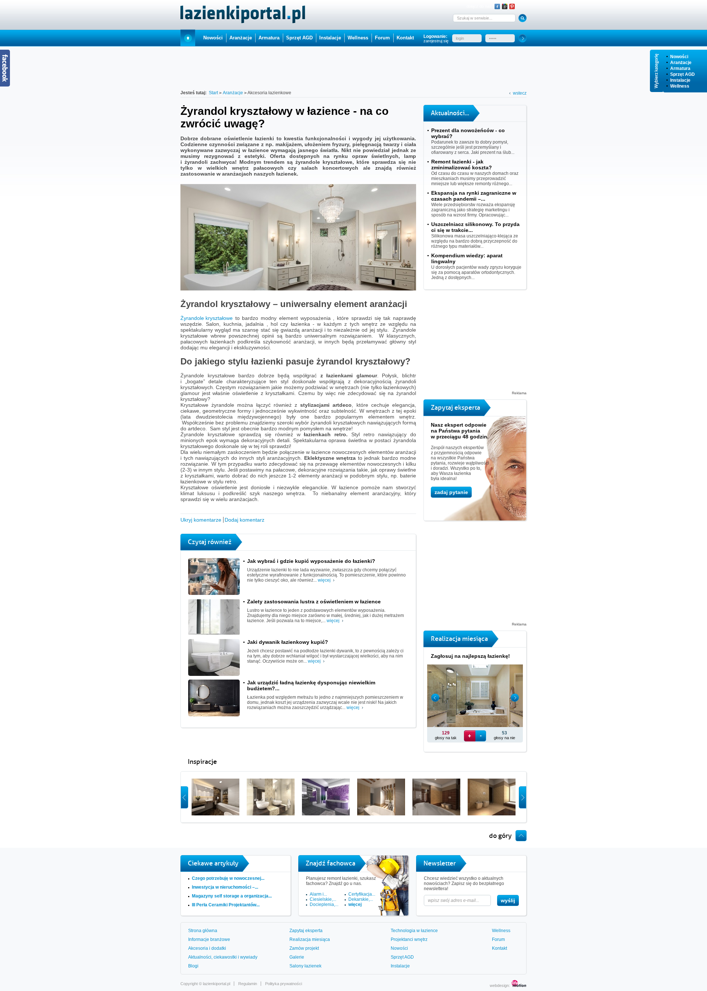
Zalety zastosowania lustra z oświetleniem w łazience (314, 601)
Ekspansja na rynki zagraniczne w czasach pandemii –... (473, 196)
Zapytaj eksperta (306, 930)
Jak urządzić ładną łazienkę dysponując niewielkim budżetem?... (311, 685)
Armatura (680, 68)
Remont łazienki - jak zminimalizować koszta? (461, 164)
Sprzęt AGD (682, 74)
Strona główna (202, 930)
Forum (382, 37)
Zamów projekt (304, 948)
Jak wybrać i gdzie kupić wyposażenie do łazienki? (311, 561)
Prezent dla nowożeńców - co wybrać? (468, 133)
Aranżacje (681, 62)
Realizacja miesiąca (309, 939)
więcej (324, 580)
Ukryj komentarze (200, 520)
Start (187, 37)
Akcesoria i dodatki (207, 948)
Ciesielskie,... (323, 899)
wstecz (520, 93)
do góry (500, 836)
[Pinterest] (512, 6)
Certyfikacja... (361, 894)
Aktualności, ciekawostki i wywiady (222, 957)
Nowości (679, 56)
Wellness (679, 86)
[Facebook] (497, 6)
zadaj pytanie (451, 492)
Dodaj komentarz (244, 520)
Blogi (193, 966)
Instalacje (680, 80)
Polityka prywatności (283, 983)
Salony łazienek (305, 966)
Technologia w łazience (414, 930)
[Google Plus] (504, 6)
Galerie (296, 957)
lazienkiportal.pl (216, 983)
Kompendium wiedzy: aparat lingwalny (467, 258)
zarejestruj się (436, 41)
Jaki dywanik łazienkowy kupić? (287, 642)
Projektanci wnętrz (409, 939)
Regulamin (247, 983)
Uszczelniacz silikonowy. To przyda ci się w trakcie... (475, 227)
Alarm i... (318, 894)
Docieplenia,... (324, 904)
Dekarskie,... (360, 899)
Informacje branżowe (209, 939)
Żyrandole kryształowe (206, 318)
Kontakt (405, 37)
